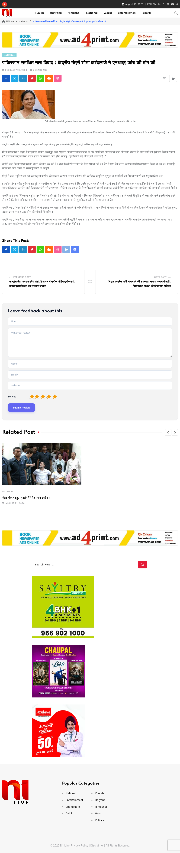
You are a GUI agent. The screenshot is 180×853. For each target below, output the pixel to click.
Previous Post (22, 277)
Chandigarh (73, 806)
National (92, 13)
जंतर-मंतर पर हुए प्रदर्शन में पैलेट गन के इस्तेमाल (26, 497)
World (108, 13)
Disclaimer (97, 845)
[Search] (176, 13)
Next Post (160, 277)
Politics (99, 820)
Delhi (69, 813)
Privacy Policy (79, 845)
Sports (147, 13)
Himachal (74, 13)
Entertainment (127, 13)
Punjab (39, 13)
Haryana (56, 13)
